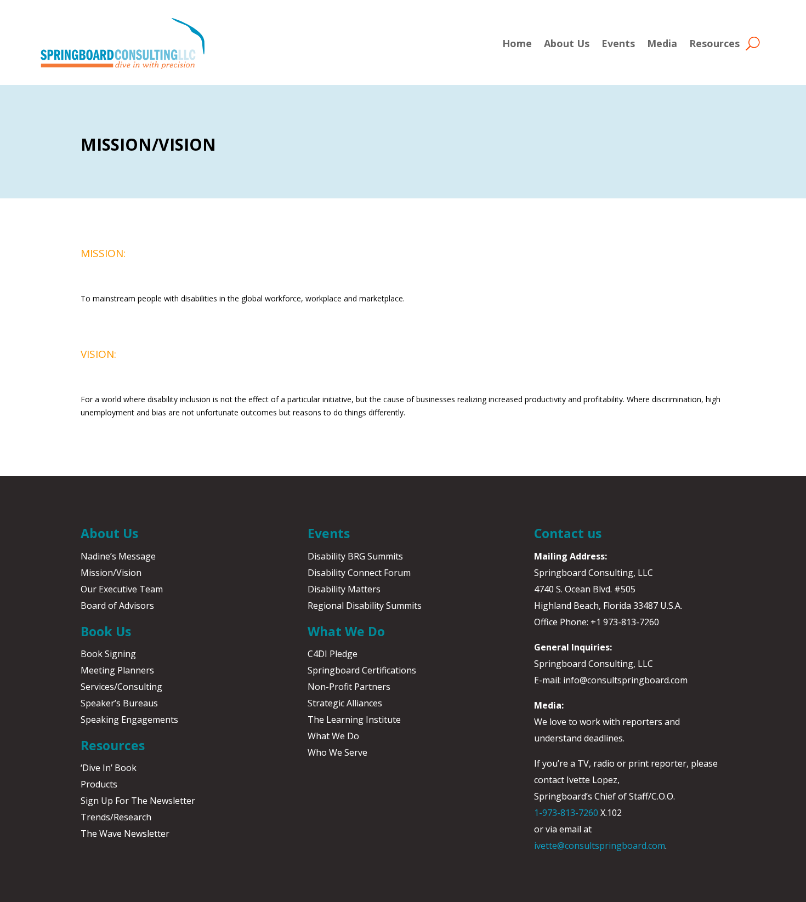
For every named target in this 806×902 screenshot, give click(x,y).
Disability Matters (344, 589)
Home (517, 43)
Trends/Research (116, 817)
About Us (566, 43)
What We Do (333, 736)
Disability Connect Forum (359, 573)
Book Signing (108, 654)
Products (99, 784)
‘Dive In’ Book (109, 768)
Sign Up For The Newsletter (138, 801)
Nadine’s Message (118, 556)
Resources (714, 43)
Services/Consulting (121, 687)
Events (618, 43)
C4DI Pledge (332, 654)
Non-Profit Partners (349, 687)
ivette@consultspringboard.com (599, 846)
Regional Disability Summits (365, 606)
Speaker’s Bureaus (119, 703)
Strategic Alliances (345, 703)
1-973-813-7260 (566, 813)
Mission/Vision (111, 573)
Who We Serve (337, 752)
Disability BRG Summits (355, 556)
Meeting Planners (117, 670)
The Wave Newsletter (125, 833)
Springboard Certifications (362, 670)
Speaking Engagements (129, 719)
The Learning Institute (354, 719)
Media (662, 43)
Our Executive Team (122, 589)
